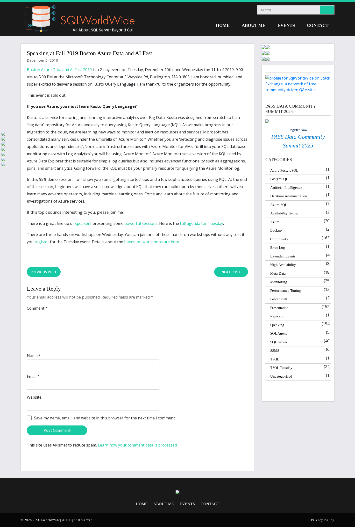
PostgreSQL (279, 179)
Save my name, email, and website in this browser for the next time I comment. (105, 418)
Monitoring (278, 282)
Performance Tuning (285, 291)
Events (286, 25)
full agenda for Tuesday (201, 223)
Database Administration (288, 196)
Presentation (279, 308)
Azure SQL (278, 205)
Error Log (277, 247)
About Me (253, 25)
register (42, 241)
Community (279, 239)
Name (34, 355)
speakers (83, 223)
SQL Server (278, 342)
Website (34, 397)
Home (223, 25)
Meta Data (278, 273)
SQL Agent (278, 333)
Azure (274, 222)
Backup (276, 230)
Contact (317, 25)
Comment (37, 308)
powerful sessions (140, 223)
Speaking (277, 325)
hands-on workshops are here (151, 241)
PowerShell (278, 299)
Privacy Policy (322, 520)
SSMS (274, 350)
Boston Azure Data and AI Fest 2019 (59, 69)
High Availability (283, 265)
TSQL (274, 359)
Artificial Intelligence (286, 188)
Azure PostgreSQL (284, 170)
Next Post (231, 272)
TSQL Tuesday (281, 368)
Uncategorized (281, 376)
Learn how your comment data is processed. (138, 445)
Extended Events (283, 256)
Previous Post (44, 272)
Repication (278, 316)
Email (33, 376)
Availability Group (284, 213)
